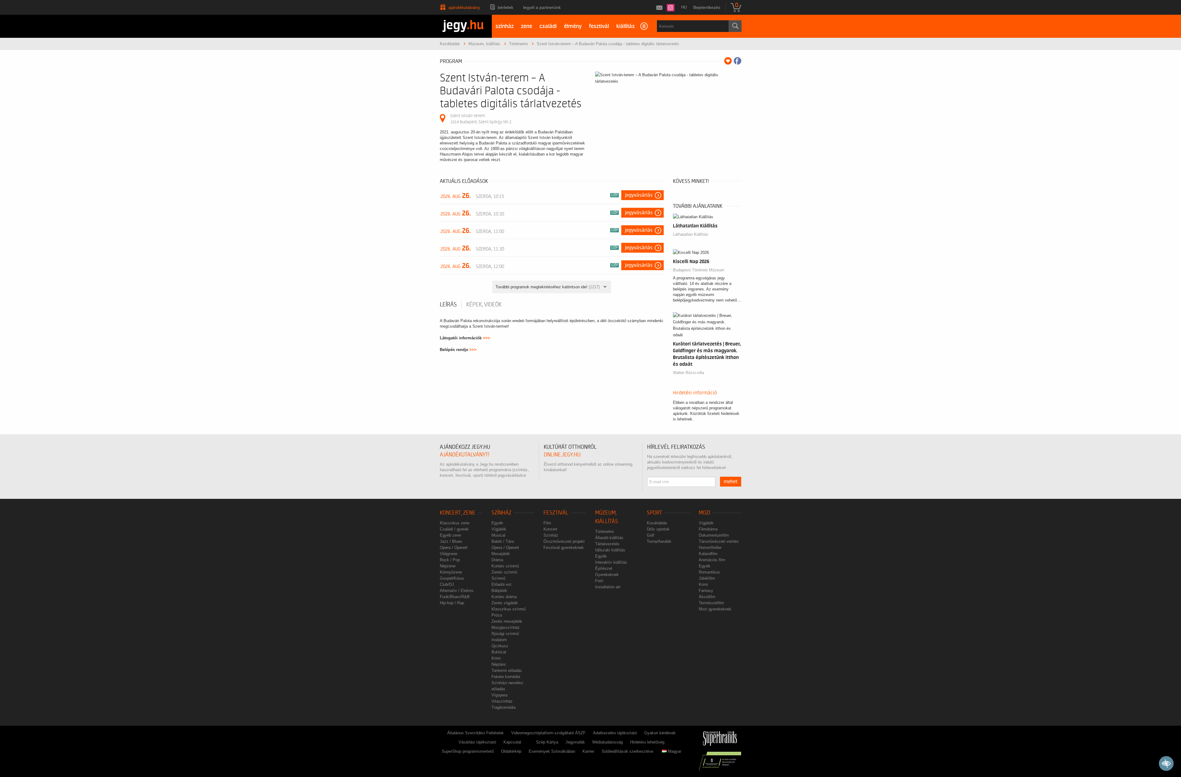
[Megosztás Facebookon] (737, 61)
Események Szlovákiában (552, 751)
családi (548, 26)
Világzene (448, 553)
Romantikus (709, 572)
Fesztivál (555, 513)
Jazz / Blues (451, 541)
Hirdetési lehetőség (647, 742)
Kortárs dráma (504, 596)
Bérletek (505, 7)
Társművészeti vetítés (719, 541)
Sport (654, 513)
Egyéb (497, 523)
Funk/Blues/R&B (455, 596)
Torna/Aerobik (659, 541)
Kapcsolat (512, 742)
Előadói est (501, 584)
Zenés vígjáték (504, 603)
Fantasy (706, 590)
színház (504, 26)
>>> (486, 338)
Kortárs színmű (505, 566)
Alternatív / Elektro (456, 590)
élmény (573, 26)
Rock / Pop (450, 560)
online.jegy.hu (562, 455)
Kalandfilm (708, 553)
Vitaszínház (502, 701)
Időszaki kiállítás (610, 550)
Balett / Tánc (503, 541)
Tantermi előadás (506, 670)
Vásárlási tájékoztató (477, 742)
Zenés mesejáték (506, 621)
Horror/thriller (710, 547)
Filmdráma (708, 529)
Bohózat (498, 652)
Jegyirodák (575, 742)
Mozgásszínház (505, 627)
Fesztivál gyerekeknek (563, 547)
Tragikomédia (503, 707)
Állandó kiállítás (609, 537)
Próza (496, 615)
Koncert (550, 529)
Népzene (447, 566)
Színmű (498, 578)
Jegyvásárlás (639, 195)
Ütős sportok (658, 529)
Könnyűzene (451, 572)
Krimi (496, 658)
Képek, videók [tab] (484, 304)
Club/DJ (447, 584)
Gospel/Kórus (452, 578)
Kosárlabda (657, 523)
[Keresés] (735, 26)
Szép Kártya (547, 742)
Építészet (603, 568)
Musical (498, 535)
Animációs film (712, 560)
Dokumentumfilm (714, 535)
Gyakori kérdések (660, 733)
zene (526, 26)
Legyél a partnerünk (542, 7)
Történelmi (604, 531)
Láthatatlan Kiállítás (690, 234)
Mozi (704, 513)
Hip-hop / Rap (452, 603)
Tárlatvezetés (607, 544)
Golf (650, 535)
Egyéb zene (450, 535)
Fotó (599, 580)
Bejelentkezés (706, 7)
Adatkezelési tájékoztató (615, 733)
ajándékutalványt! (464, 455)
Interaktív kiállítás (611, 562)
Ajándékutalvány (464, 7)
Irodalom (499, 639)
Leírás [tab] (448, 304)
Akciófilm (707, 596)
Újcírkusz (499, 646)
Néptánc (498, 664)
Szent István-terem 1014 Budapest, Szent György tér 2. (481, 118)
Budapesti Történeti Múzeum (698, 270)
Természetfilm (711, 603)
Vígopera (499, 695)
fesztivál (599, 26)
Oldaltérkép (511, 751)
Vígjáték (498, 529)
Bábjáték (499, 590)
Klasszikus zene (454, 523)
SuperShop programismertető (468, 751)
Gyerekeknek (607, 574)
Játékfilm (707, 578)
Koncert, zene (457, 513)
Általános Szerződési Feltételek (475, 733)
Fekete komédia (505, 676)
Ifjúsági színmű (505, 633)
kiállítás (625, 26)
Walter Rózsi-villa (688, 372)
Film (547, 523)
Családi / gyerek (454, 529)
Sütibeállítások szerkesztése (627, 751)
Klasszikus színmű (508, 609)
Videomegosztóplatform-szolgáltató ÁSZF (548, 733)
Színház (501, 513)
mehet (731, 481)
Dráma (497, 560)
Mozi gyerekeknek (715, 609)
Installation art (607, 587)
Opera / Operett (453, 547)
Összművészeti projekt (564, 541)
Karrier (588, 751)
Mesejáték (500, 553)
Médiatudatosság (607, 742)
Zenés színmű (504, 572)
